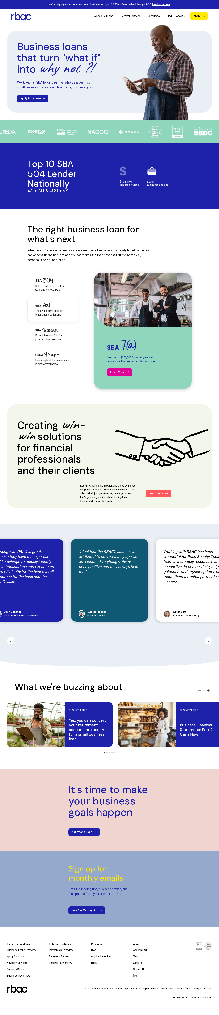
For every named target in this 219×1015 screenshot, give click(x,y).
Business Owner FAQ (19, 971)
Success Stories (16, 965)
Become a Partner (59, 952)
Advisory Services (17, 958)
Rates (94, 958)
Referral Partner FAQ (60, 958)
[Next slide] (208, 637)
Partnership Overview (61, 946)
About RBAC (140, 946)
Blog (169, 15)
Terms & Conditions (201, 993)
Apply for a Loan (16, 952)
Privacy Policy (180, 993)
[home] (21, 16)
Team (136, 952)
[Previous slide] (11, 637)
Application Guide (101, 952)
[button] (103, 16)
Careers (137, 958)
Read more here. (161, 4)
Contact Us (139, 965)
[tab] (53, 285)
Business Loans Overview (21, 946)
